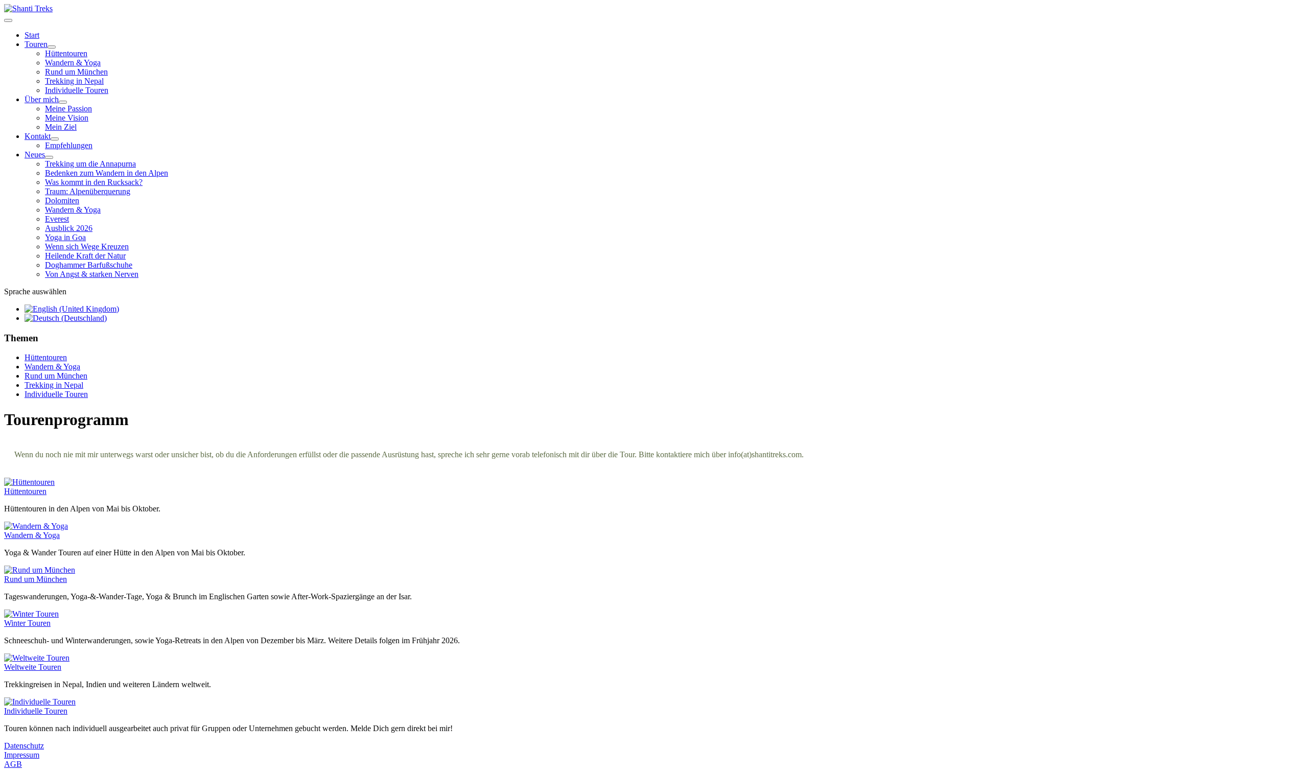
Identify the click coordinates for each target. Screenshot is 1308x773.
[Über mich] (63, 102)
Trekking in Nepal (74, 81)
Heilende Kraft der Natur (85, 255)
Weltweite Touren (32, 667)
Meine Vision (66, 117)
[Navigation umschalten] (8, 20)
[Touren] (52, 47)
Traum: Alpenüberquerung (87, 191)
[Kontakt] (55, 138)
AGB (13, 764)
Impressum (21, 755)
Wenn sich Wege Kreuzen (87, 246)
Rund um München (76, 71)
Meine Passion (68, 108)
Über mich (42, 99)
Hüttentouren (66, 53)
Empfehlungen (68, 145)
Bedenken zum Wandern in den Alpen (106, 173)
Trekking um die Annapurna (90, 163)
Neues (35, 154)
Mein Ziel (61, 127)
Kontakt (38, 136)
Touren (36, 44)
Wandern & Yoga (73, 62)
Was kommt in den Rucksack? (94, 182)
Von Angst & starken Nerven (91, 274)
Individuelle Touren (76, 90)
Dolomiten (62, 200)
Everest (57, 219)
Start (32, 35)
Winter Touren (27, 623)
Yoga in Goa (65, 237)
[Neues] (49, 157)
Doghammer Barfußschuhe (88, 265)
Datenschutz (24, 745)
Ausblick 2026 (68, 228)
